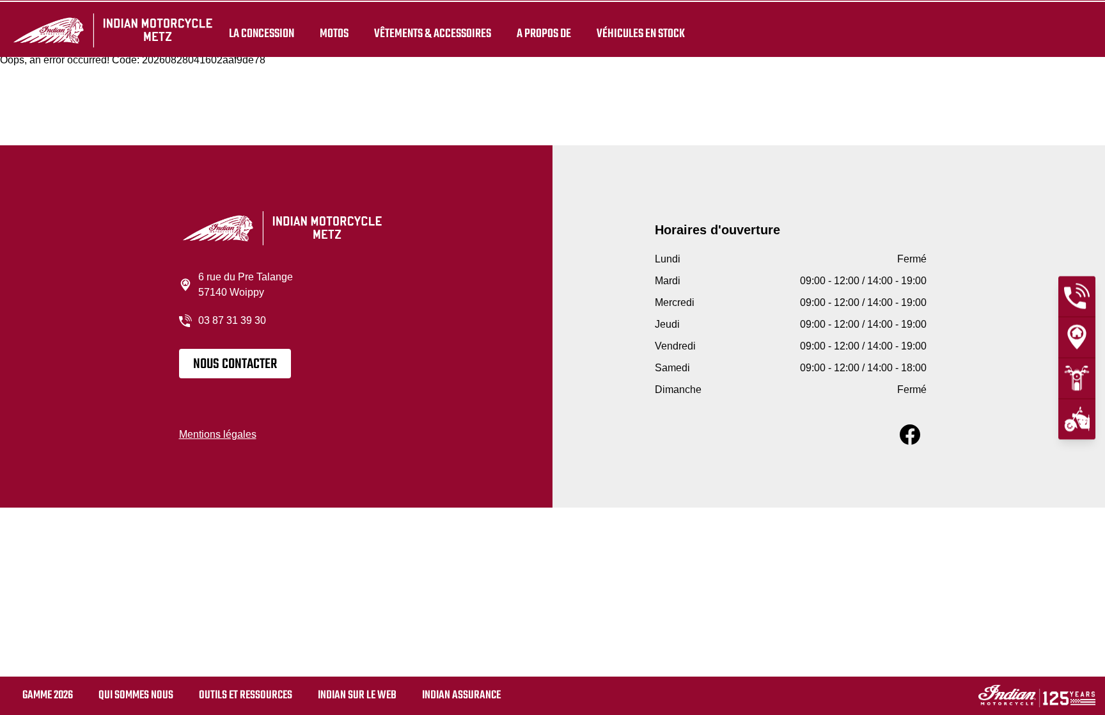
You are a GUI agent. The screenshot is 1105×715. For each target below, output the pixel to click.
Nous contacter (235, 364)
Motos (334, 33)
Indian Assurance (461, 695)
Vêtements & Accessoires (432, 33)
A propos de (544, 33)
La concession (261, 33)
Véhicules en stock (641, 33)
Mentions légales (217, 434)
